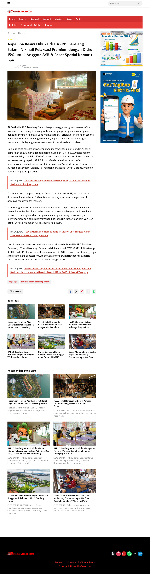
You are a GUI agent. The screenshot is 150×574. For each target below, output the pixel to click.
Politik (78, 19)
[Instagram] (118, 554)
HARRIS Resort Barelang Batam (35, 282)
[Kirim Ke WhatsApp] (94, 291)
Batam (12, 19)
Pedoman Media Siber (31, 25)
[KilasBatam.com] (19, 11)
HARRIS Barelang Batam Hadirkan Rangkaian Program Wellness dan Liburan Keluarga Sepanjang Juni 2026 (21, 355)
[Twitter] (113, 554)
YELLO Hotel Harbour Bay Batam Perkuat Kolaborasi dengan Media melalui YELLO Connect (50, 325)
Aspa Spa (13, 282)
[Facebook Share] (70, 291)
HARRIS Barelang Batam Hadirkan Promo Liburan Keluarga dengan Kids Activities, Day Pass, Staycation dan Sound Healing (80, 325)
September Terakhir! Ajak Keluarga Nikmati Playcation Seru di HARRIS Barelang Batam (20, 325)
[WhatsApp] (129, 554)
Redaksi (13, 25)
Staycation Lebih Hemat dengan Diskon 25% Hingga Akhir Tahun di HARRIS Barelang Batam (51, 355)
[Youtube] (124, 554)
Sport (69, 19)
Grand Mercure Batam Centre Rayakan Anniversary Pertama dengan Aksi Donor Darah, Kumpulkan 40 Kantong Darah (82, 355)
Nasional (34, 19)
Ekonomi (47, 19)
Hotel (10, 39)
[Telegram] (140, 554)
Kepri (21, 19)
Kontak (48, 25)
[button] (140, 3)
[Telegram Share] (88, 291)
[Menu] (9, 3)
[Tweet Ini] (76, 291)
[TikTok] (134, 554)
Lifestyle (59, 19)
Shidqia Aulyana (20, 65)
